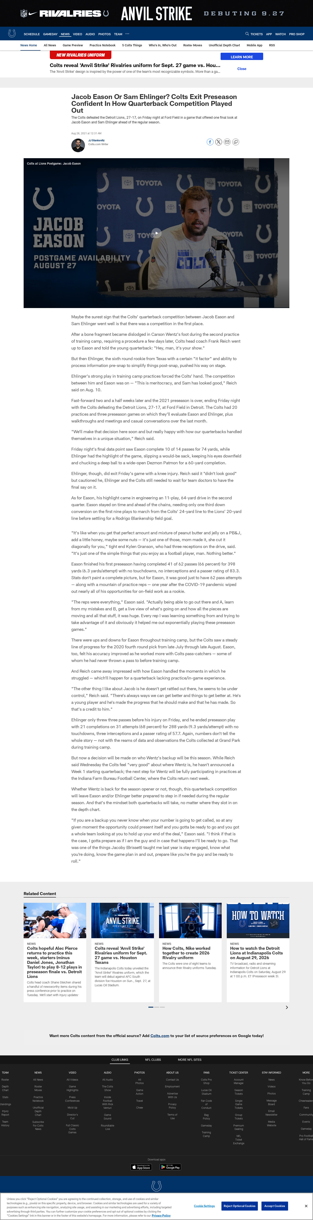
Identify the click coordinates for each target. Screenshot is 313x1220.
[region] (156, 1206)
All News (38, 1079)
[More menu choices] (127, 33)
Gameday (206, 1125)
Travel (139, 1100)
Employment (172, 1086)
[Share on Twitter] (218, 144)
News (38, 1072)
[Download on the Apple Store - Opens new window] (141, 1167)
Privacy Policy (161, 1215)
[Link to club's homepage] (12, 33)
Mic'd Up (72, 1107)
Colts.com (160, 1035)
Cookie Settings (204, 1206)
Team (5, 1072)
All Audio (107, 1079)
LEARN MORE (242, 57)
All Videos (72, 1079)
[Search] (247, 34)
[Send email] (227, 144)
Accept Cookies (274, 1206)
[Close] (242, 68)
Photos (139, 1072)
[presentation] (287, 1008)
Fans (306, 1107)
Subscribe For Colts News (38, 1125)
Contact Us (172, 1079)
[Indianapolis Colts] (156, 1186)
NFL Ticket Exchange (238, 1139)
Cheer (139, 1107)
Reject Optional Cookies (240, 1206)
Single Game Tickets (239, 1104)
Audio (107, 1072)
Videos (272, 1086)
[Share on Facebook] (210, 144)
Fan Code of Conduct (206, 1104)
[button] (156, 233)
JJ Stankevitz (96, 140)
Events (306, 1121)
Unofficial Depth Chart (38, 1111)
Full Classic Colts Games (72, 1129)
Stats (5, 1097)
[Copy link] (235, 142)
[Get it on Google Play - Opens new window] (170, 1169)
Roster (5, 1079)
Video (72, 1072)
